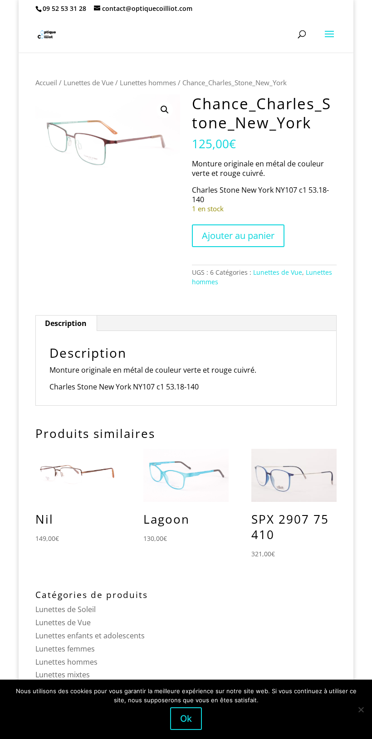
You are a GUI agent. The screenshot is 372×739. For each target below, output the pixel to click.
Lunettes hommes (148, 82)
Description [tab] (66, 323)
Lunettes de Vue (88, 82)
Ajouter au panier (238, 235)
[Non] (360, 709)
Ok (186, 718)
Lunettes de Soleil (65, 609)
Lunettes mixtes (62, 675)
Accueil (46, 82)
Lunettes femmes (65, 649)
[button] (165, 110)
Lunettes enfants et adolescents (90, 636)
